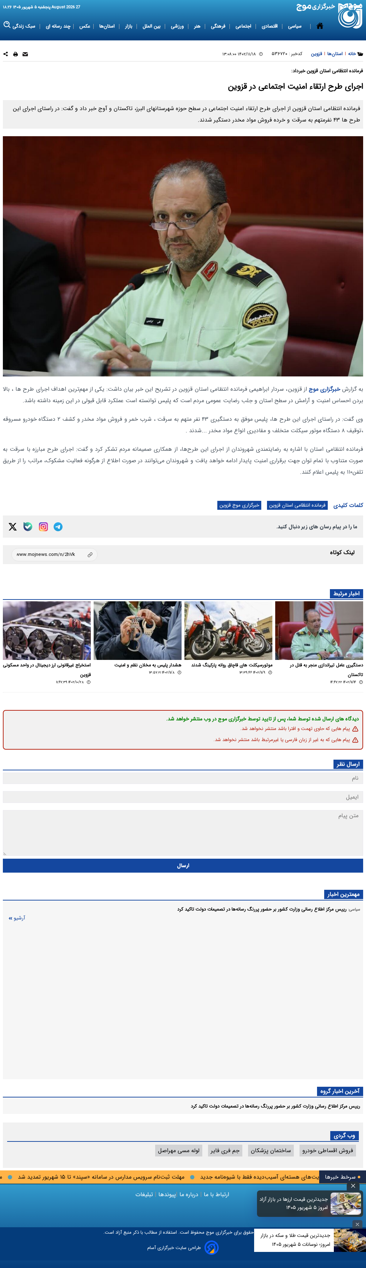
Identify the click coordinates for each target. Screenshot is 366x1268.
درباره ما (189, 1194)
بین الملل (152, 26)
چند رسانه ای (58, 26)
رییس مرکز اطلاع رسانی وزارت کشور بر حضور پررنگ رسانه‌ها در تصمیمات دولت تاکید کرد (275, 1106)
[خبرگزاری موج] (350, 16)
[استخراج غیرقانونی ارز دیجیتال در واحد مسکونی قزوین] (47, 630)
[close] (353, 1185)
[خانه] (319, 26)
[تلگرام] (58, 527)
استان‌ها (107, 26)
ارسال (183, 866)
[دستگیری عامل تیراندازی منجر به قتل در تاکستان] (319, 630)
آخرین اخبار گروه (340, 1091)
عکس (84, 26)
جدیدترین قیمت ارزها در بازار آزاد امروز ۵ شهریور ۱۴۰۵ (293, 1203)
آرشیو (19, 918)
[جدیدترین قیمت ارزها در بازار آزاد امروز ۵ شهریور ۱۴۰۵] (346, 1204)
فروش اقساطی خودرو (327, 1150)
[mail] (25, 55)
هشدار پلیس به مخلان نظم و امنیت (148, 665)
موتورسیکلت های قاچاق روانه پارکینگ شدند (231, 665)
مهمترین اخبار (344, 894)
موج (209, 1232)
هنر (198, 26)
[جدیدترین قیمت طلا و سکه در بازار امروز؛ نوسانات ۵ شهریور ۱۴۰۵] (350, 1240)
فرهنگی (219, 26)
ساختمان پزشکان (271, 1150)
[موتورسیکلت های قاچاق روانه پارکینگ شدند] (228, 630)
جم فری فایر (225, 1150)
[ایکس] (13, 527)
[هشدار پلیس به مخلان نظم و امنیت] (138, 630)
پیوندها (166, 1194)
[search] (7, 24)
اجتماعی (244, 26)
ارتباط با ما (216, 1194)
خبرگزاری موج (323, 389)
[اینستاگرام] (43, 526)
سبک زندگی (25, 26)
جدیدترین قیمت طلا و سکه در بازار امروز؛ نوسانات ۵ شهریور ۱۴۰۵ (295, 1240)
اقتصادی (270, 26)
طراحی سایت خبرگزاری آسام (174, 1248)
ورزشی (178, 26)
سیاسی (295, 26)
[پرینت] (15, 55)
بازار (129, 26)
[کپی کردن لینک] (54, 554)
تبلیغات (145, 1194)
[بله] (28, 526)
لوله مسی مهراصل (178, 1150)
